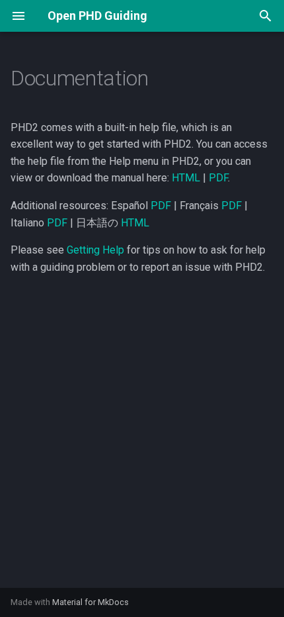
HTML (186, 177)
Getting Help (95, 250)
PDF (218, 177)
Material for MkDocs (90, 602)
